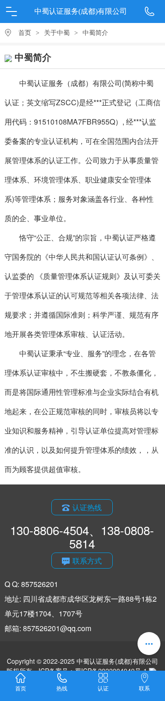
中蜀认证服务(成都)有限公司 (80, 11)
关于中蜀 (57, 32)
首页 (24, 32)
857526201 (39, 584)
